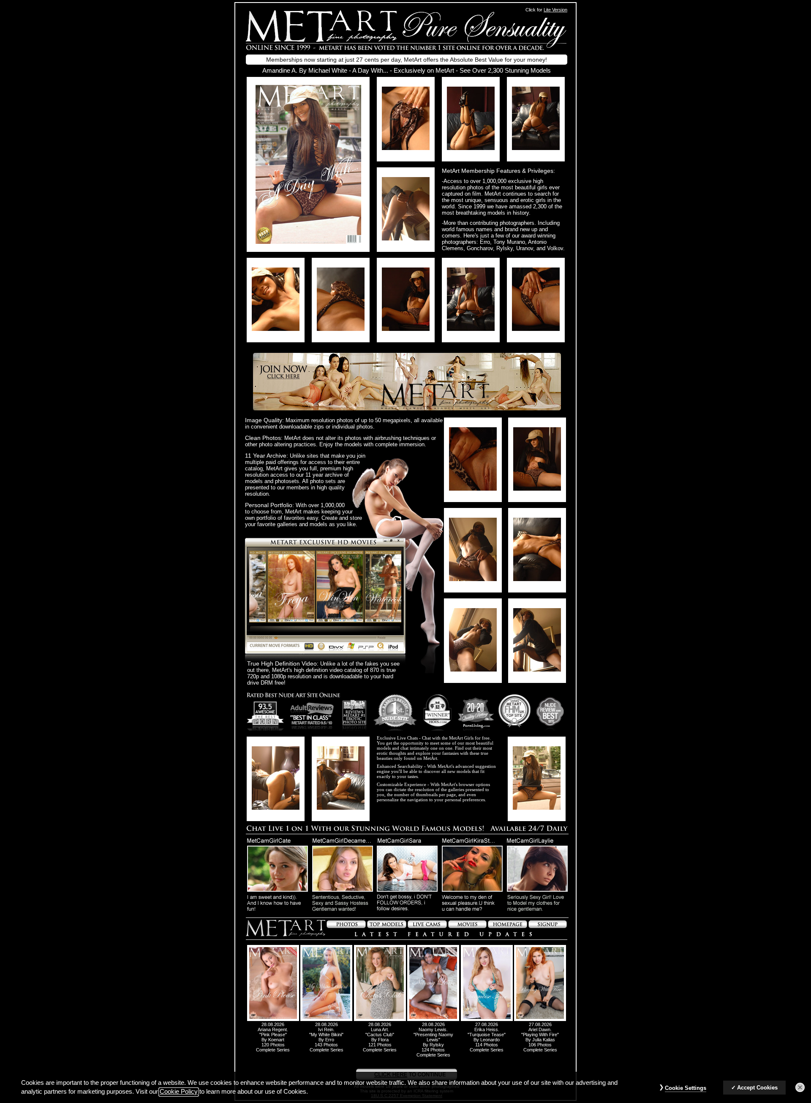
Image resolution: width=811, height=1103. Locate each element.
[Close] (800, 1087)
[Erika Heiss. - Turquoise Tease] (487, 1019)
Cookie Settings (685, 1088)
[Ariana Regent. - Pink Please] (273, 1019)
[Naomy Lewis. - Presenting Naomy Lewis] (433, 1019)
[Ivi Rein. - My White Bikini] (326, 1019)
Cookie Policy (179, 1092)
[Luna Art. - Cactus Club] (380, 1019)
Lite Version (555, 9)
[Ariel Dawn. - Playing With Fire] (540, 1019)
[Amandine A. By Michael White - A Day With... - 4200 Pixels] (308, 241)
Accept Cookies (757, 1087)
